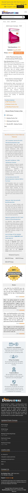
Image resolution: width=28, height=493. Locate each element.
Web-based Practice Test (12, 121)
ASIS (8, 21)
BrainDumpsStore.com (7, 490)
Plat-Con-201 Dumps (5, 438)
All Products (4, 454)
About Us (3, 461)
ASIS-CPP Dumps (9, 262)
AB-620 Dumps (4, 429)
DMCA (2, 464)
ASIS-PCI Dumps (19, 258)
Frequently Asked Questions (8, 456)
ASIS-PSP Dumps (9, 258)
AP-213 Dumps (4, 424)
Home (4, 21)
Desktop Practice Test (11, 118)
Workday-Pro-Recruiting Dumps (8, 433)
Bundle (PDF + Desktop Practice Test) (13, 125)
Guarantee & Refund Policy (7, 459)
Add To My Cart (18, 53)
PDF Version (9, 115)
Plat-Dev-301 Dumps (5, 442)
